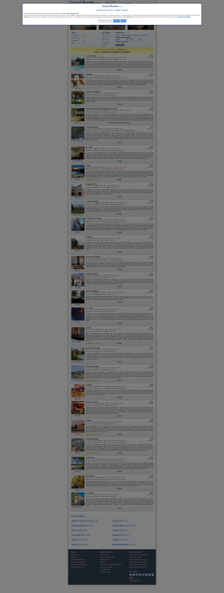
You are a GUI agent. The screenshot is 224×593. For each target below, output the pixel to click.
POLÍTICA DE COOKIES (184, 17)
